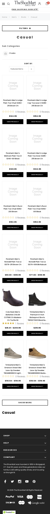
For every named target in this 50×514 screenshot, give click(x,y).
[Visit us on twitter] (12, 481)
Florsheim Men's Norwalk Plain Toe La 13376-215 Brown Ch (12, 262)
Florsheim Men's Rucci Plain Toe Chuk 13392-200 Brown (13, 209)
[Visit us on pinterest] (34, 481)
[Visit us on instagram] (19, 481)
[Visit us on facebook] (5, 481)
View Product (13, 122)
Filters (23, 28)
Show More (25, 402)
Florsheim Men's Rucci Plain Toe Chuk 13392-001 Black (37, 209)
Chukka (12, 53)
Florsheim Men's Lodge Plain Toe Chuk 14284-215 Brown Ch (12, 103)
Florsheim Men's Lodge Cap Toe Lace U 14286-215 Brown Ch (37, 103)
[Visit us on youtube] (27, 481)
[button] (47, 3)
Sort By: (28, 63)
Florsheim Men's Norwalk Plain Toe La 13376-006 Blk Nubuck (37, 262)
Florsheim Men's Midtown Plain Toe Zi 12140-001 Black (13, 156)
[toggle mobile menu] (3, 4)
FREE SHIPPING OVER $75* (25, 9)
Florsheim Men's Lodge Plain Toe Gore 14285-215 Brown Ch (37, 156)
